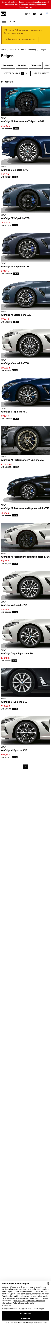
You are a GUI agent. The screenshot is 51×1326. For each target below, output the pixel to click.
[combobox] (29, 21)
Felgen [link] (43, 49)
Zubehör (22, 65)
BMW (3, 49)
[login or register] (41, 13)
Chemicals (36, 65)
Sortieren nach (13, 73)
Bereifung (32, 49)
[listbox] (25, 766)
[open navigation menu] (4, 21)
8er (22, 49)
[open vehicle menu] (34, 13)
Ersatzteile (8, 65)
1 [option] (25, 766)
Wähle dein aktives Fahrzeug (21, 39)
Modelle (13, 49)
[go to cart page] (47, 13)
